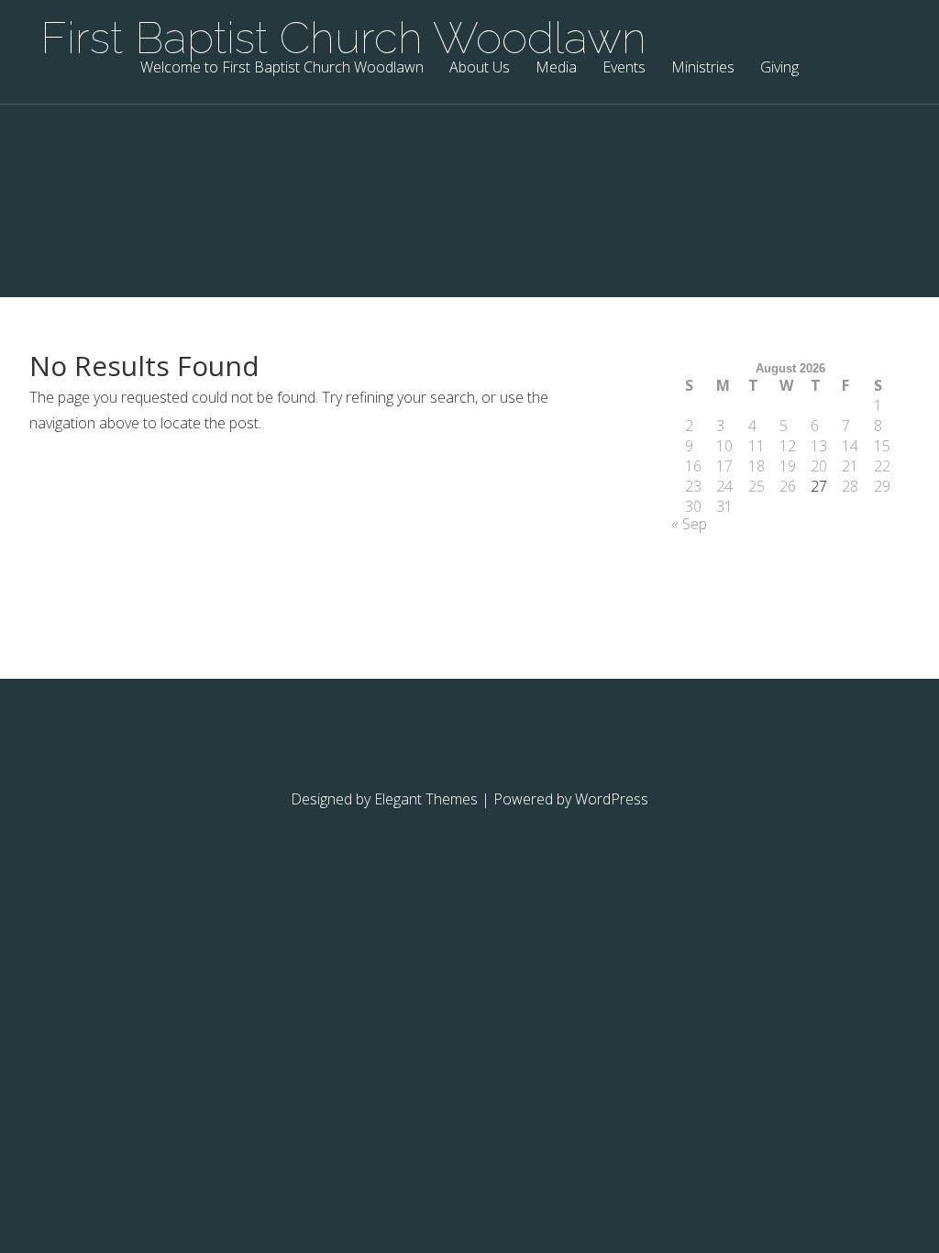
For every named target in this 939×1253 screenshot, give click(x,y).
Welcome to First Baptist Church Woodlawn (282, 68)
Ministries (703, 68)
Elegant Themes (426, 799)
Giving (779, 68)
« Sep (689, 524)
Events (624, 68)
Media (556, 68)
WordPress (611, 799)
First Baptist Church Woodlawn (343, 38)
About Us (479, 68)
